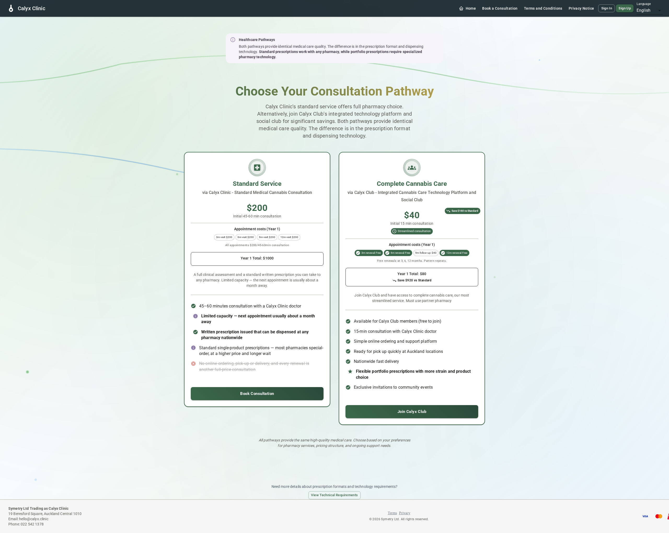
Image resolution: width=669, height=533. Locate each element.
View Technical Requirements (334, 495)
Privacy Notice (581, 8)
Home (471, 8)
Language (644, 4)
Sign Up (625, 8)
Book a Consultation (500, 8)
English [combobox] (643, 10)
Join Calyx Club (411, 411)
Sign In (606, 8)
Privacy (404, 513)
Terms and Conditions (543, 8)
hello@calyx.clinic (33, 519)
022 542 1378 (32, 524)
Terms (392, 513)
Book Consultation (257, 393)
